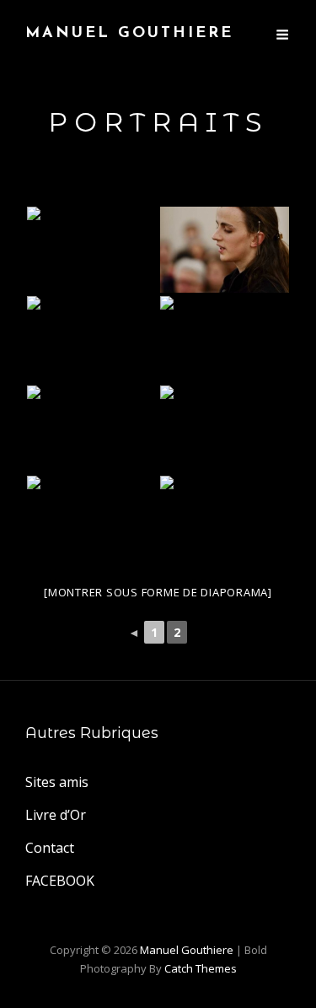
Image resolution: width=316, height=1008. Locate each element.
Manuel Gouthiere (129, 33)
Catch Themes (200, 968)
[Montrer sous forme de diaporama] (158, 592)
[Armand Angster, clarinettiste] (225, 428)
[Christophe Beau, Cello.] (92, 339)
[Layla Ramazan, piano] (92, 250)
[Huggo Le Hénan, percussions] (225, 339)
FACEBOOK (59, 880)
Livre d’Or (55, 815)
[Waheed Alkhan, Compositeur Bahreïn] (92, 428)
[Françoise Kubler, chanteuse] (225, 519)
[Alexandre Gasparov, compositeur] (92, 519)
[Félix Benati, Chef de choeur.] (225, 250)
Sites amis (56, 782)
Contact (49, 847)
